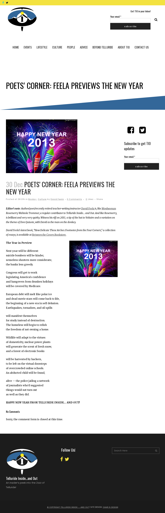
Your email (115, 16)
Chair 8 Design (110, 507)
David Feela (57, 199)
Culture (42, 199)
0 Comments (74, 199)
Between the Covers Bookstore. (49, 234)
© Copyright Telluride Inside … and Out (68, 507)
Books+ (32, 199)
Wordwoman (108, 208)
